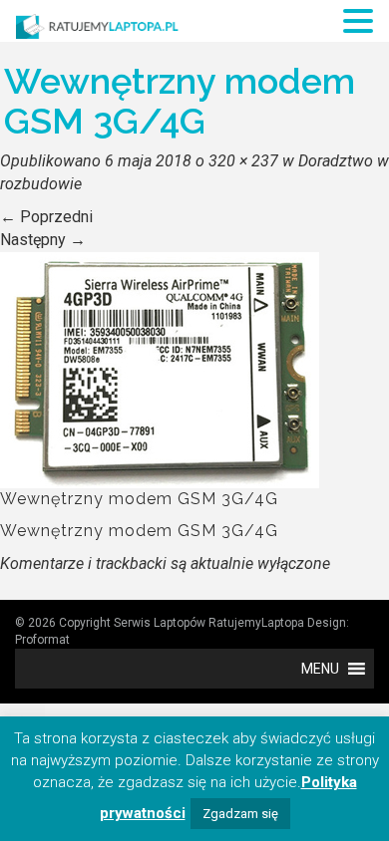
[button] (320, 669)
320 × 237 (243, 160)
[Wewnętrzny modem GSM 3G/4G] (159, 368)
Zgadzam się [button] (240, 813)
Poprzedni (46, 216)
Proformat (42, 640)
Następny (43, 239)
